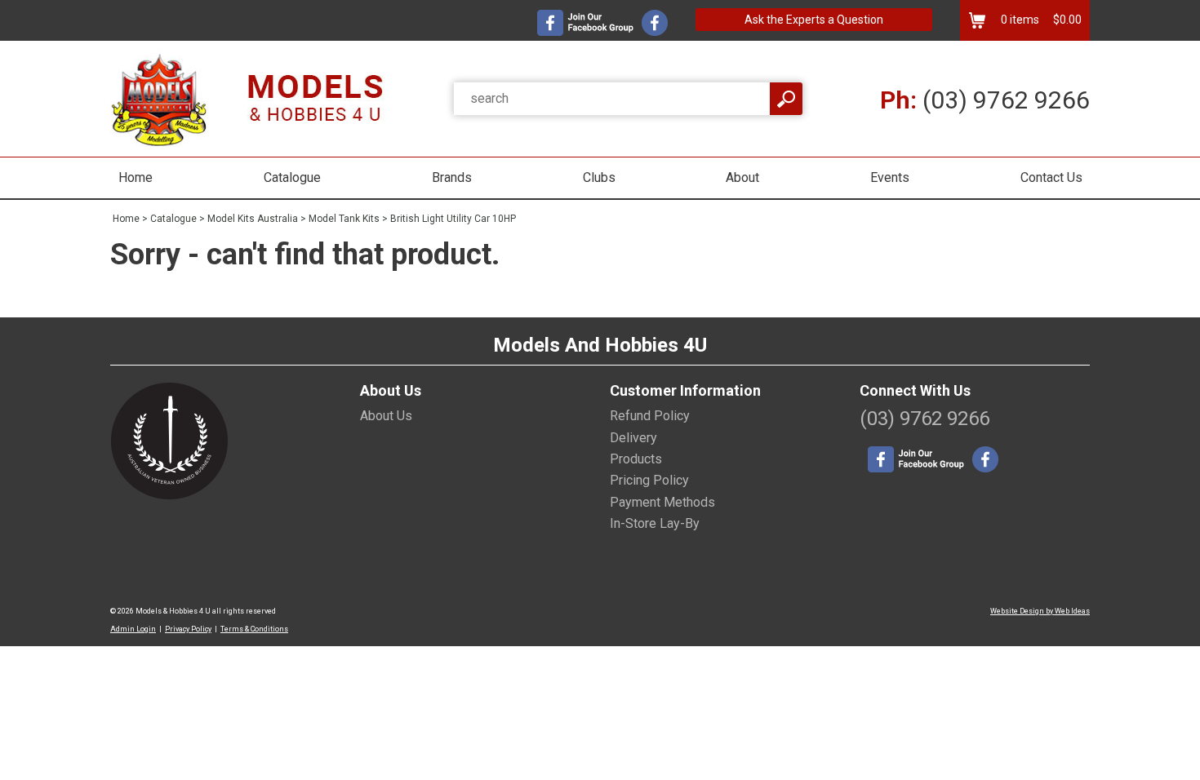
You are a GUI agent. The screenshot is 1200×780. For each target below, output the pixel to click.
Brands (452, 177)
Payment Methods (662, 502)
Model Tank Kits (344, 218)
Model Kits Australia (252, 218)
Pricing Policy (649, 480)
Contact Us (1051, 177)
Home (135, 177)
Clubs (599, 177)
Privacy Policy (188, 629)
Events (889, 177)
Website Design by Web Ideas (1040, 611)
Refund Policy (650, 415)
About (742, 177)
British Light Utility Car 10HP (453, 218)
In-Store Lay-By (655, 523)
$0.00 (1066, 19)
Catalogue (292, 177)
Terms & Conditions (254, 629)
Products (636, 459)
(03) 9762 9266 (985, 100)
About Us (386, 415)
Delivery (633, 437)
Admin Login (133, 629)
